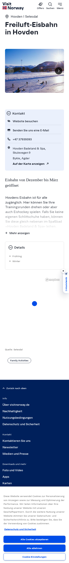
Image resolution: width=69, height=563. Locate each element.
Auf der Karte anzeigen (29, 163)
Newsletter (10, 447)
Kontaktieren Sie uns (16, 440)
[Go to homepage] (13, 6)
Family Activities (19, 360)
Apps (6, 476)
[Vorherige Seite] (10, 70)
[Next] (58, 70)
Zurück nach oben (16, 388)
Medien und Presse (15, 453)
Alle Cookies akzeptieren (34, 539)
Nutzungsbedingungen (18, 417)
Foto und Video (13, 470)
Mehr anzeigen (19, 233)
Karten (7, 483)
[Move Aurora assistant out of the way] (63, 271)
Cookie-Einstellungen (34, 556)
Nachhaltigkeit (12, 411)
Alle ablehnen (34, 548)
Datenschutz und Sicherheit (21, 424)
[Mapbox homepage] (52, 280)
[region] (34, 307)
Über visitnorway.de (16, 404)
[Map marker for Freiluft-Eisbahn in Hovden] (34, 303)
